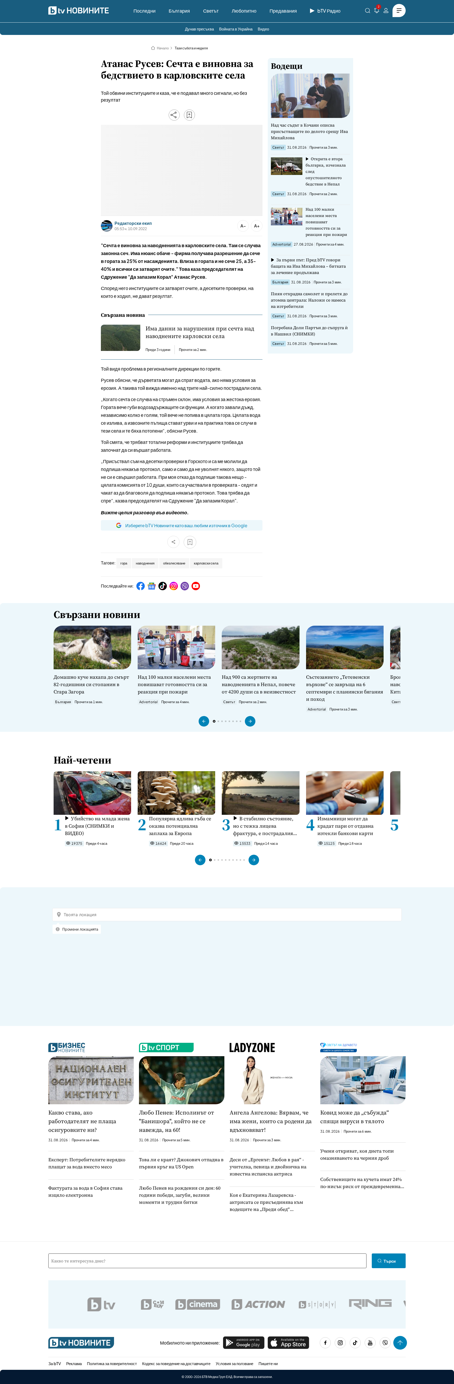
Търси (390, 1260)
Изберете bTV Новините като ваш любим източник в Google (186, 525)
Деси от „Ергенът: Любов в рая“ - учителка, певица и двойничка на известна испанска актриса (268, 1166)
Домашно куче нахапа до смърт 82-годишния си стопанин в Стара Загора (91, 684)
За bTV (54, 1363)
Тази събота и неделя (191, 48)
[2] (376, 11)
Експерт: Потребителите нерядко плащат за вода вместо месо (86, 1163)
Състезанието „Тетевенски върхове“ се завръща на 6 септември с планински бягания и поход (344, 687)
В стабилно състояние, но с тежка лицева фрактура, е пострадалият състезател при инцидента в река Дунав (265, 826)
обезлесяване (174, 563)
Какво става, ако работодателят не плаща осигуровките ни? (82, 1121)
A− (243, 226)
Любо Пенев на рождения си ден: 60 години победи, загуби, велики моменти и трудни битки (179, 1195)
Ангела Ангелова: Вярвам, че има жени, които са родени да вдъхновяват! (271, 1121)
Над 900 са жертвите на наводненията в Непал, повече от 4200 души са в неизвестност (259, 684)
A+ (257, 226)
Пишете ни (268, 1363)
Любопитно (244, 11)
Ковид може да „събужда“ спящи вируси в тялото (354, 1116)
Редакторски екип (133, 223)
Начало (163, 48)
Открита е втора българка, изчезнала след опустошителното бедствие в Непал (326, 171)
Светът (211, 11)
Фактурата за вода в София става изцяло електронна (85, 1191)
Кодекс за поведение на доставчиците (176, 1363)
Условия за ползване (234, 1363)
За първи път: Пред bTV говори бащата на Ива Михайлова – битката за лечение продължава (308, 266)
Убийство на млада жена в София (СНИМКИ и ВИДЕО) (97, 826)
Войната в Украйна (235, 29)
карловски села (206, 563)
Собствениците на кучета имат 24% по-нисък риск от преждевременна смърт (361, 1183)
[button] (204, 721)
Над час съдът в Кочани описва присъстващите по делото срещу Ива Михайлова (309, 131)
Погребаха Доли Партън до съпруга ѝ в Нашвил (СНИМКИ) (309, 331)
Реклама (74, 1363)
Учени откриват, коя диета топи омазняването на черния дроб (357, 1154)
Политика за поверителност (112, 1363)
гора (123, 563)
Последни (144, 11)
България (179, 11)
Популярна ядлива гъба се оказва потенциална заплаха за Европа (180, 826)
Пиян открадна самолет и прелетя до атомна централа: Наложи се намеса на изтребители (309, 300)
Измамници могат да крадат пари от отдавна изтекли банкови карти (345, 826)
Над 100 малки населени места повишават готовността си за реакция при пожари (326, 221)
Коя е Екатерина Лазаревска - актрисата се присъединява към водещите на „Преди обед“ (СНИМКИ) (266, 1202)
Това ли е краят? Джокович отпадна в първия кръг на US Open (181, 1163)
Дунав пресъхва (199, 29)
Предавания (283, 11)
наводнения (145, 563)
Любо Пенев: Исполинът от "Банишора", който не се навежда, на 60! (176, 1121)
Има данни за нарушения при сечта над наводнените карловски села (200, 332)
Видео (263, 29)
